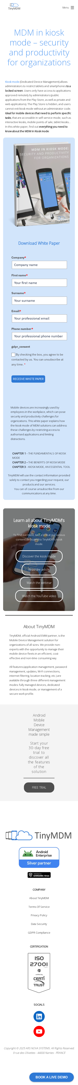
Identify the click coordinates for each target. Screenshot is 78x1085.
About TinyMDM (39, 898)
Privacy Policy (39, 915)
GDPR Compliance (39, 932)
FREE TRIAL (39, 787)
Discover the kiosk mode (39, 556)
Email (16, 311)
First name (19, 275)
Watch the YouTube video (39, 596)
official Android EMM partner (39, 635)
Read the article (39, 569)
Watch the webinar (39, 583)
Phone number (22, 329)
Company (18, 257)
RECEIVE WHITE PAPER (28, 379)
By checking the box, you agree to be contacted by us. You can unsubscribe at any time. (37, 359)
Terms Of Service (39, 907)
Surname (18, 293)
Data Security (39, 924)
